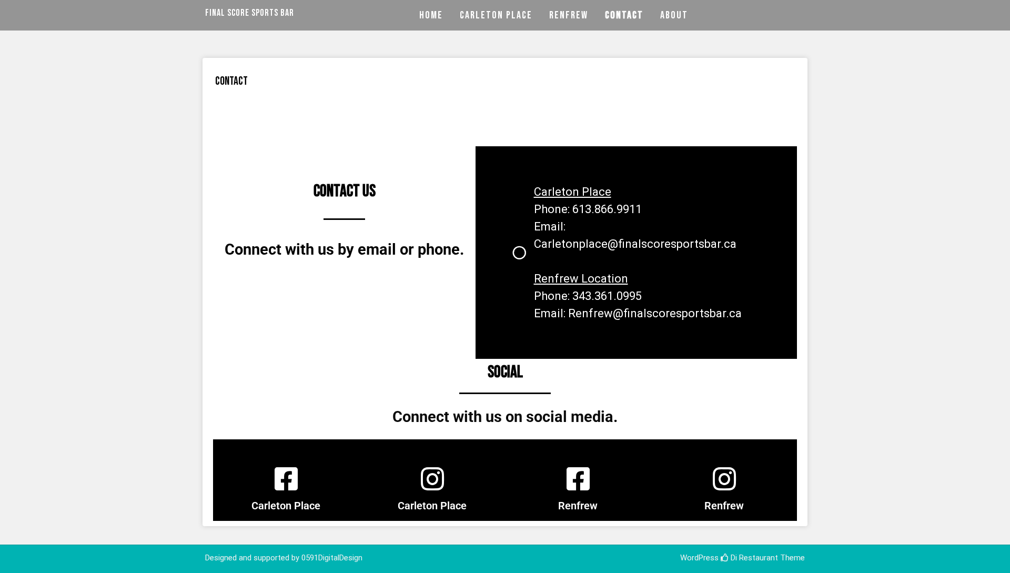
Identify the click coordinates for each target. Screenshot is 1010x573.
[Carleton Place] (286, 479)
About (674, 15)
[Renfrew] (578, 479)
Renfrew (568, 15)
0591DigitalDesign (331, 557)
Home (431, 15)
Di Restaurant (753, 557)
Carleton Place (496, 15)
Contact (624, 15)
